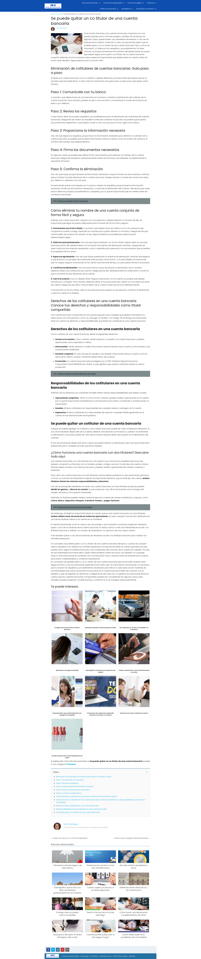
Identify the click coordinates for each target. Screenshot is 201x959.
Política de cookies (120, 956)
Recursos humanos (90, 3)
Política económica (108, 9)
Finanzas (150, 3)
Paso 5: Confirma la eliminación (69, 793)
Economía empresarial (113, 3)
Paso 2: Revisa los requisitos (67, 783)
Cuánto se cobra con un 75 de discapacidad (70, 838)
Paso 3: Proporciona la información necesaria (74, 786)
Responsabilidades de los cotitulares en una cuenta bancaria (81, 809)
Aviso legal (85, 956)
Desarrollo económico (145, 9)
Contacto (94, 956)
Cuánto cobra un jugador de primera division (131, 838)
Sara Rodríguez (61, 28)
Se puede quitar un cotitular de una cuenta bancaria (78, 812)
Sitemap (132, 956)
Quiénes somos (105, 956)
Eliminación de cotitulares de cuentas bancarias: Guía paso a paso (83, 776)
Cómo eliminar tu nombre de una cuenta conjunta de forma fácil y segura (86, 796)
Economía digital (135, 3)
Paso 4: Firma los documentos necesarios (73, 790)
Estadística (126, 9)
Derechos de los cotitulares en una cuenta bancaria (77, 806)
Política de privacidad (70, 956)
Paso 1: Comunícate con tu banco (70, 780)
